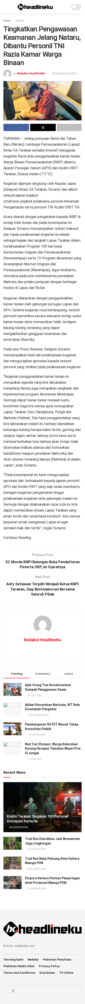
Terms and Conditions (19, 972)
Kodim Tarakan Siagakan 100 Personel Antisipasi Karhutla (37, 818)
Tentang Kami (13, 959)
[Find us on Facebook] (5, 991)
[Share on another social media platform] (69, 127)
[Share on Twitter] (43, 127)
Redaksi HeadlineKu (31, 73)
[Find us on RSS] (29, 991)
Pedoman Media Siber (19, 966)
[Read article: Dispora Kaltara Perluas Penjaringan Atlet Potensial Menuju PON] (12, 882)
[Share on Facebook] (16, 127)
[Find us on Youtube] (21, 991)
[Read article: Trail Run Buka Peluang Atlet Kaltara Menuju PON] (12, 863)
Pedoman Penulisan (57, 959)
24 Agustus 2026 (18, 827)
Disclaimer (47, 972)
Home (7, 20)
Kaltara (19, 20)
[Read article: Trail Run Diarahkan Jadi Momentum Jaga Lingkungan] (12, 843)
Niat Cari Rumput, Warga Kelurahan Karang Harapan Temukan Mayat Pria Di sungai (52, 748)
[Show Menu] (5, 7)
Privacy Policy (49, 966)
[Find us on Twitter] (13, 991)
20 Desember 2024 (64, 73)
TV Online (66, 972)
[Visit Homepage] (35, 6)
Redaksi (33, 959)
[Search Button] (65, 7)
